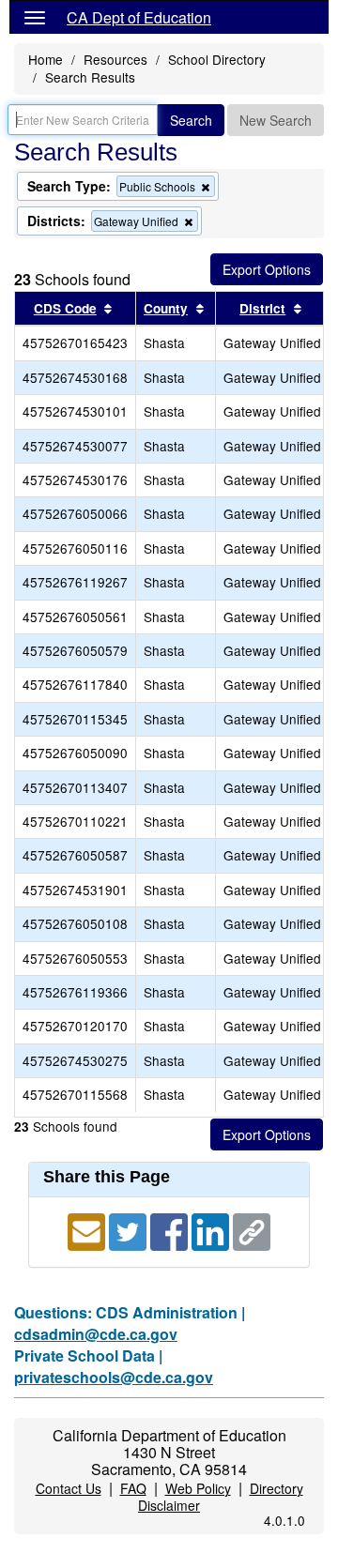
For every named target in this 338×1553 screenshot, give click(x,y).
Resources (115, 59)
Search (191, 120)
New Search (275, 120)
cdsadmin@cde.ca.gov (95, 1334)
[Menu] (34, 17)
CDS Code (65, 308)
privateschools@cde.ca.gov (113, 1377)
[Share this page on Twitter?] (129, 1230)
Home (45, 59)
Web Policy (198, 1488)
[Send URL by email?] (88, 1230)
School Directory (217, 59)
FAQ (133, 1488)
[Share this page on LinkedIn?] (212, 1230)
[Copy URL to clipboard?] (251, 1230)
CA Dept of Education (139, 17)
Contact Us (68, 1488)
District (262, 308)
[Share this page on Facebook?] (171, 1230)
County (166, 308)
